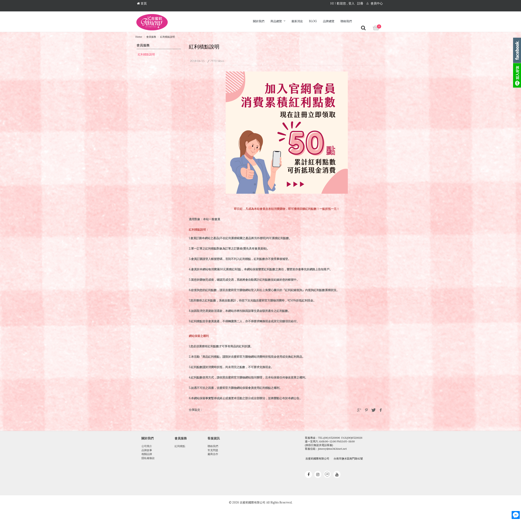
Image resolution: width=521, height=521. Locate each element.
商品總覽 (276, 21)
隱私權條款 (148, 458)
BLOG (313, 21)
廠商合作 (213, 454)
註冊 (360, 3)
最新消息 (297, 21)
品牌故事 (146, 450)
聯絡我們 (346, 21)
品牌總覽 (328, 21)
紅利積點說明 (146, 54)
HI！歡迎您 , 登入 (342, 3)
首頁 (143, 3)
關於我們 (258, 21)
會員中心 (376, 3)
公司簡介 (146, 446)
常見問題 (213, 450)
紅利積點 (180, 446)
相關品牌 (146, 454)
